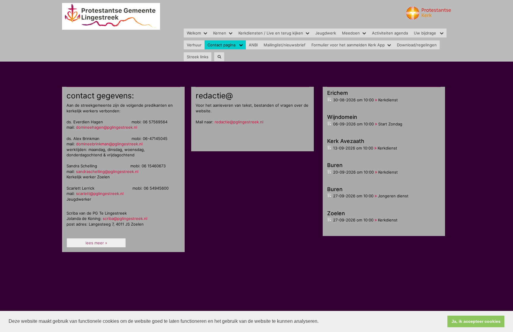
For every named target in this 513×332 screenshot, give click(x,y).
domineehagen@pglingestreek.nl (106, 127)
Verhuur (194, 45)
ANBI (253, 45)
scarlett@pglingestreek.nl (100, 193)
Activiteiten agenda (390, 33)
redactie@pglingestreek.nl (239, 121)
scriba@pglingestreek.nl (125, 218)
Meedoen (351, 33)
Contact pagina (222, 45)
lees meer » (96, 242)
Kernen (219, 33)
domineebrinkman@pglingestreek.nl (109, 143)
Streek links (197, 56)
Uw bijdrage (425, 33)
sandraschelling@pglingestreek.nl (107, 171)
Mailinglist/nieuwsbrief (284, 45)
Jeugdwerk (325, 33)
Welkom (194, 33)
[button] (321, 322)
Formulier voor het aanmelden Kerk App (348, 45)
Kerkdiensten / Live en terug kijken (270, 33)
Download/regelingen (417, 45)
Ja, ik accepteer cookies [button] (476, 321)
